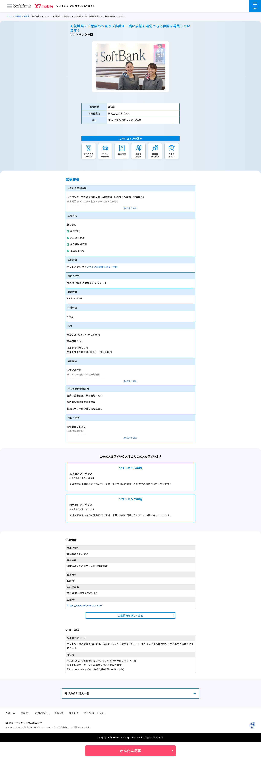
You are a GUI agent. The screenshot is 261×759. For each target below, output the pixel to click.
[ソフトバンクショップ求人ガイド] (51, 6)
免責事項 (73, 712)
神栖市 (26, 16)
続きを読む (132, 208)
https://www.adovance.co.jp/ (84, 605)
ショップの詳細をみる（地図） (103, 266)
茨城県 (18, 16)
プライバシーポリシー (95, 712)
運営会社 (25, 712)
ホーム (9, 16)
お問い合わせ (42, 712)
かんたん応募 (130, 751)
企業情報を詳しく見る (130, 615)
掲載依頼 (59, 712)
